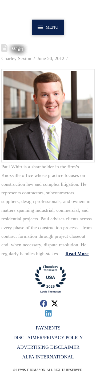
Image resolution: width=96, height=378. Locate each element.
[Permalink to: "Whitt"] (47, 115)
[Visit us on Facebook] (44, 303)
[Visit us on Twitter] (55, 303)
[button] (48, 27)
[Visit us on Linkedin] (49, 313)
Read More (77, 253)
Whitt (17, 49)
